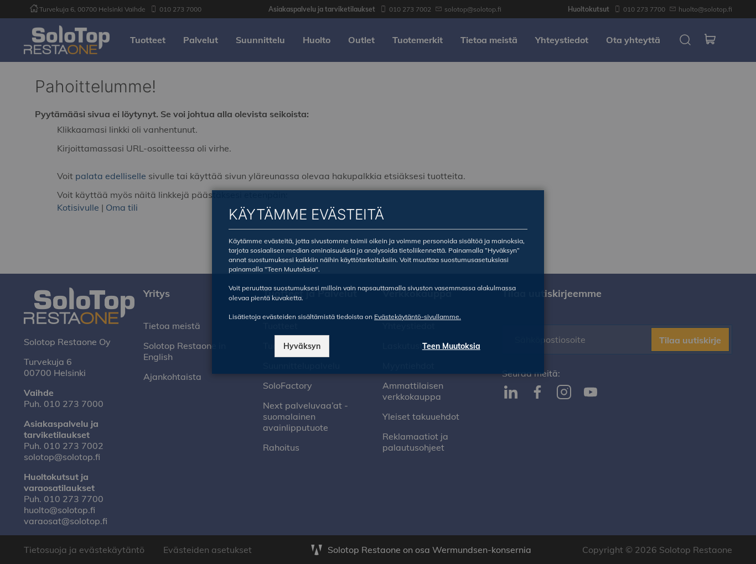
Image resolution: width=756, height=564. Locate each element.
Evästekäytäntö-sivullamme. (417, 316)
